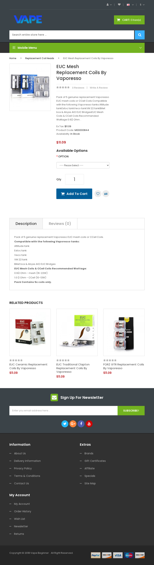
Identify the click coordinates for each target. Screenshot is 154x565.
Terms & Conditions (27, 476)
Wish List (19, 519)
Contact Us (21, 483)
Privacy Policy (23, 468)
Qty (58, 179)
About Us (20, 453)
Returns (19, 534)
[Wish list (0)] (119, 4)
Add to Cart (77, 193)
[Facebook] (81, 423)
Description (26, 223)
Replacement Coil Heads (39, 58)
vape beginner (39, 553)
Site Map (90, 483)
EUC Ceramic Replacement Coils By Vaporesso (28, 366)
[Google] (72, 423)
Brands (89, 453)
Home (12, 58)
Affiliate (90, 468)
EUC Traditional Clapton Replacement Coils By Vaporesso (73, 368)
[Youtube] (89, 423)
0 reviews (78, 87)
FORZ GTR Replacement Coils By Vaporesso (123, 366)
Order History (22, 511)
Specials (90, 476)
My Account (22, 504)
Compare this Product (105, 193)
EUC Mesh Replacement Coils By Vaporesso (88, 58)
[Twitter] (64, 423)
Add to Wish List (97, 193)
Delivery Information (27, 461)
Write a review (99, 87)
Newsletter (21, 526)
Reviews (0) (60, 223)
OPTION (63, 156)
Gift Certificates (95, 461)
